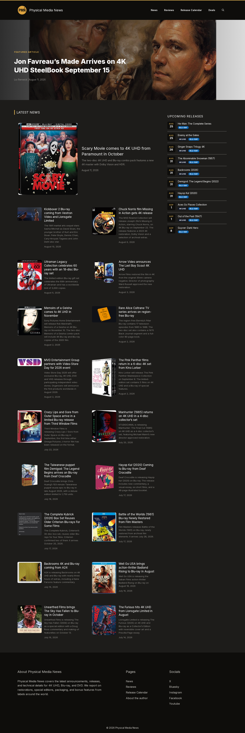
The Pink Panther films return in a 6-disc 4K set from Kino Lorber (135, 363)
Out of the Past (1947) (190, 216)
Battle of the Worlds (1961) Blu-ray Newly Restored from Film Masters (136, 518)
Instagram (175, 692)
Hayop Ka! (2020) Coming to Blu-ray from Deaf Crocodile (136, 468)
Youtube (174, 703)
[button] (223, 10)
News (154, 10)
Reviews (169, 10)
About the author (137, 698)
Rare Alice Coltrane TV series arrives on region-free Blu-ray (135, 311)
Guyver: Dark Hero (188, 227)
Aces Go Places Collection (192, 204)
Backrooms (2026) (188, 169)
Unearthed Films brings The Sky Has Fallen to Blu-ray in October (61, 610)
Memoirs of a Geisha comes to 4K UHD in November (58, 311)
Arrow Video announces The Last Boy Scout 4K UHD (135, 265)
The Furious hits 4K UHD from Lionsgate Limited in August (135, 610)
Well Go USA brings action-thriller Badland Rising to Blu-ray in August (136, 567)
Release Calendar (191, 10)
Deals (211, 10)
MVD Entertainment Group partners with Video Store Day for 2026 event (61, 363)
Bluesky (174, 686)
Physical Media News (46, 10)
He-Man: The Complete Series (194, 123)
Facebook (175, 698)
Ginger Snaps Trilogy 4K (191, 146)
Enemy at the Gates (188, 135)
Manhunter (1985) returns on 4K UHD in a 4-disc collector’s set (136, 416)
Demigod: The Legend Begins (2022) (198, 181)
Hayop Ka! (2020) (187, 193)
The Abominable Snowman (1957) (196, 158)
